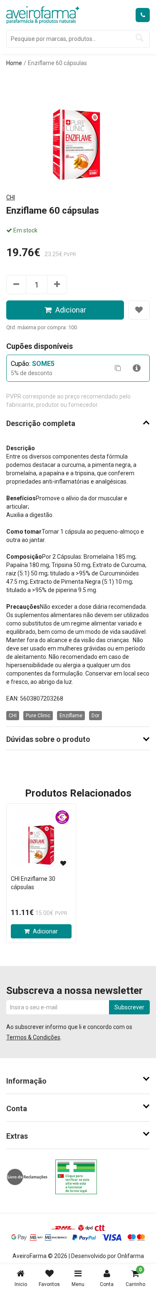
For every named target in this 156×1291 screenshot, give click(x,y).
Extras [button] (17, 1136)
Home (14, 63)
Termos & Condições (33, 1037)
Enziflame (70, 716)
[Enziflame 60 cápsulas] (78, 129)
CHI (10, 197)
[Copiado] (117, 368)
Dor (95, 716)
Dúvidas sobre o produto (48, 739)
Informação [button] (26, 1081)
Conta (107, 1284)
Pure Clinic (38, 716)
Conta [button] (16, 1108)
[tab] (78, 1081)
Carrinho (135, 1277)
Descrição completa (40, 423)
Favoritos (49, 1284)
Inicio (21, 1284)
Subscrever (129, 1007)
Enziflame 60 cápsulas (57, 63)
